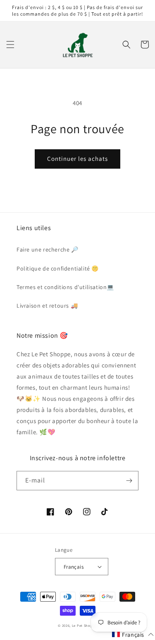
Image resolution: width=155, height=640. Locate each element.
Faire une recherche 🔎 (48, 249)
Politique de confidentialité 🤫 (58, 268)
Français (73, 566)
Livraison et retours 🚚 (47, 305)
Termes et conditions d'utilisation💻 (65, 287)
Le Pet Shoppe (84, 625)
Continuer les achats (77, 158)
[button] (10, 44)
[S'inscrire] (129, 480)
